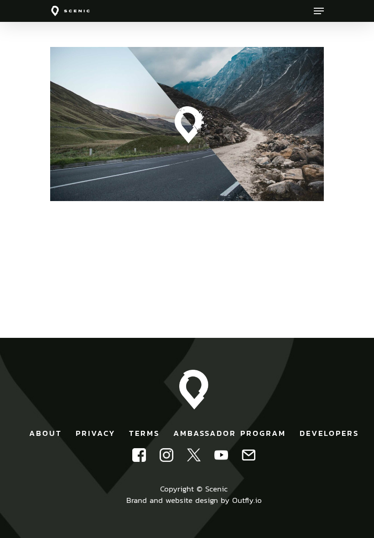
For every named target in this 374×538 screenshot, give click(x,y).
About (45, 433)
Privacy (95, 433)
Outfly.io (247, 500)
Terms (144, 433)
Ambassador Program (229, 433)
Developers (329, 433)
